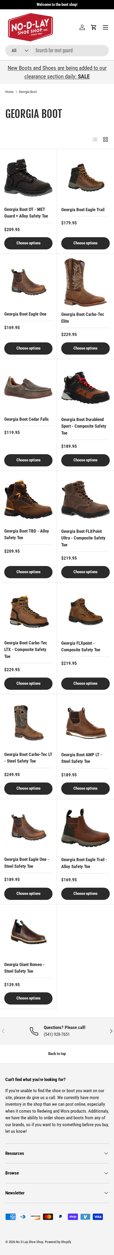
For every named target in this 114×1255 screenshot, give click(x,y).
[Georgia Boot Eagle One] (28, 282)
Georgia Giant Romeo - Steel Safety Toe (24, 968)
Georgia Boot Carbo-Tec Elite (82, 318)
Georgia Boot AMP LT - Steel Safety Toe (81, 758)
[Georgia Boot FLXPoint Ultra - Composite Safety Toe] (85, 499)
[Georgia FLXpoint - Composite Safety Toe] (85, 611)
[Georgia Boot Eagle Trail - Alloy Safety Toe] (85, 827)
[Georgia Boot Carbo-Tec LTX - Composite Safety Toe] (28, 611)
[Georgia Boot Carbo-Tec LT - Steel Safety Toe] (28, 723)
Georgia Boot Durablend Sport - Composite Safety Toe (83, 426)
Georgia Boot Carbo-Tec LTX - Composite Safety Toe (25, 649)
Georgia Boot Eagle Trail (82, 209)
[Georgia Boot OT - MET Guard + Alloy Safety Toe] (28, 178)
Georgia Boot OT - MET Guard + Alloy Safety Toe (26, 213)
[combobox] (57, 50)
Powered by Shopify (58, 1242)
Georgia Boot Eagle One (25, 314)
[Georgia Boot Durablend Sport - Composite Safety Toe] (85, 387)
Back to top (57, 1053)
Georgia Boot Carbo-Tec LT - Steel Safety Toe (28, 758)
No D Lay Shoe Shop (29, 1242)
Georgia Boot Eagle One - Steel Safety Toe (26, 863)
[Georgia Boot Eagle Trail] (85, 178)
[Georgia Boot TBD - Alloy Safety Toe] (28, 499)
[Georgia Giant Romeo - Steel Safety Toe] (28, 933)
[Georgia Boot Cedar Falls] (28, 387)
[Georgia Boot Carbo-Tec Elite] (85, 282)
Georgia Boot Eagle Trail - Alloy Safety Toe (84, 863)
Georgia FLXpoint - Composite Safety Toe (80, 646)
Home (9, 92)
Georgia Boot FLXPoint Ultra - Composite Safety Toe (83, 538)
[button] (94, 27)
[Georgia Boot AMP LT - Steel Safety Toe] (85, 723)
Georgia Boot (28, 92)
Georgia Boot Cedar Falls (26, 419)
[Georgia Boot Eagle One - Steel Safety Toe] (28, 827)
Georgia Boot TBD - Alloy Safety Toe (26, 534)
